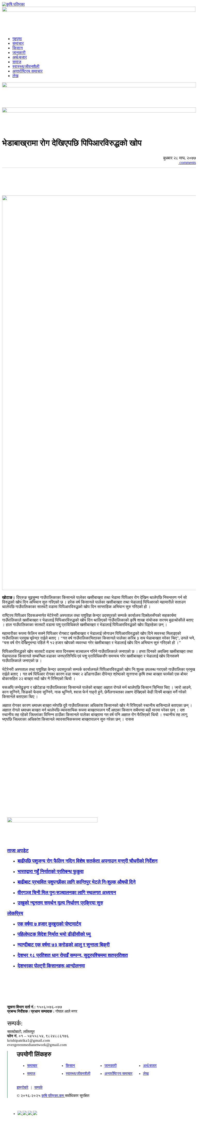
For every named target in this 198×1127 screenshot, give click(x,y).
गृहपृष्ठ (17, 38)
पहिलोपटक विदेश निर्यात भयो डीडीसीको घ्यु (54, 934)
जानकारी (19, 52)
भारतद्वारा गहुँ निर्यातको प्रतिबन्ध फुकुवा (51, 871)
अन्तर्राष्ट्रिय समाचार (27, 71)
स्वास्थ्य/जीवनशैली (25, 66)
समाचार (18, 43)
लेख (15, 76)
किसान (17, 48)
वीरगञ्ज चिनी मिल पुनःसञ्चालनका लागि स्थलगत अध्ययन (67, 892)
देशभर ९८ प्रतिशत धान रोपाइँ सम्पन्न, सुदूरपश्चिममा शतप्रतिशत (73, 955)
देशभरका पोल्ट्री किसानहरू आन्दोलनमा (51, 965)
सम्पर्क (38, 1087)
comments (187, 162)
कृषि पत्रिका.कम (53, 1096)
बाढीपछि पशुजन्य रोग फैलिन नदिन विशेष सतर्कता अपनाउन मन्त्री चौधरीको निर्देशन (88, 861)
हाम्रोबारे (22, 1087)
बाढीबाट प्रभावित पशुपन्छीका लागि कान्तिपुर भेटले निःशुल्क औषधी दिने (77, 882)
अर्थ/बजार (19, 57)
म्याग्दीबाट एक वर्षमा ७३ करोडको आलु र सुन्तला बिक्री (64, 944)
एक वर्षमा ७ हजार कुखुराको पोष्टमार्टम (49, 924)
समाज (16, 62)
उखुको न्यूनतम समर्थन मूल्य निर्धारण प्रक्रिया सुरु (60, 902)
